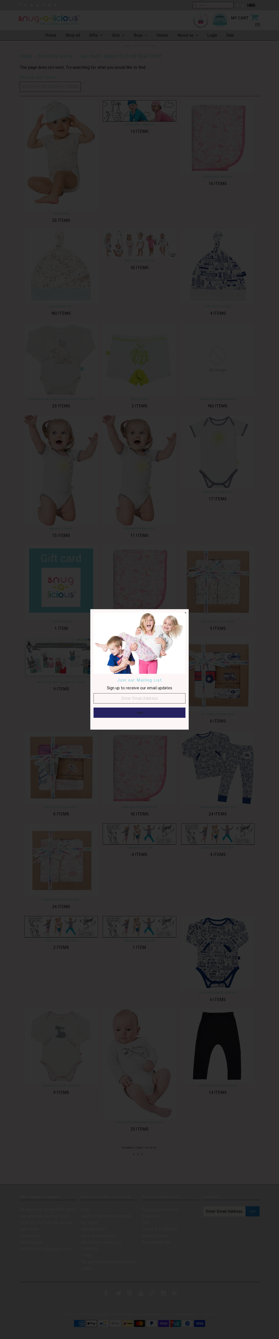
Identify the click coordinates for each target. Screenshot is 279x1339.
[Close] (185, 612)
